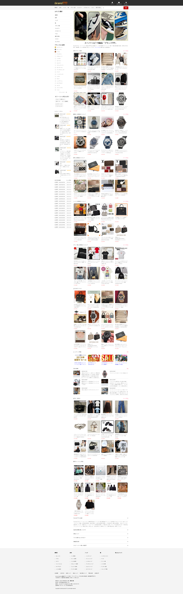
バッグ (64, 7)
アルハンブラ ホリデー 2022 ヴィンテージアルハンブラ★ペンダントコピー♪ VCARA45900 (94, 306)
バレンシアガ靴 (104, 569)
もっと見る (68, 180)
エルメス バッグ (89, 566)
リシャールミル (59, 563)
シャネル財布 (73, 561)
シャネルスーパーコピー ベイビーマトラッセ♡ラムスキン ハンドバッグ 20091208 (80, 238)
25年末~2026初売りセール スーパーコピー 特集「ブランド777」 (80, 364)
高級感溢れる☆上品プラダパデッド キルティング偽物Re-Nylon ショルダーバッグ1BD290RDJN (80, 455)
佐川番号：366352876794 (60, 196)
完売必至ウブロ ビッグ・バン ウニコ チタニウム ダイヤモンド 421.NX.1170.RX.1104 (121, 108)
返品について (75, 573)
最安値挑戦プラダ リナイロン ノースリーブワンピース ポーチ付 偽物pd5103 (107, 416)
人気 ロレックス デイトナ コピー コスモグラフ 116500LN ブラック (94, 325)
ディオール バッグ (89, 563)
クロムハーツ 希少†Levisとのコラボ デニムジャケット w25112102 (107, 88)
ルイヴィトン (59, 47)
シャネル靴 (103, 563)
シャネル (59, 58)
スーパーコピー (61, 3)
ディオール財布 (74, 569)
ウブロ (58, 76)
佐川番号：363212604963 (60, 215)
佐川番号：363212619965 (60, 224)
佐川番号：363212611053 (60, 220)
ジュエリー (79, 7)
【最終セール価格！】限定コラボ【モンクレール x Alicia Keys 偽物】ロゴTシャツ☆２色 (121, 455)
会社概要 (56, 573)
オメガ (58, 85)
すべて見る (125, 50)
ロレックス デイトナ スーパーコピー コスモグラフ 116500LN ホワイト (80, 131)
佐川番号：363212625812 (60, 227)
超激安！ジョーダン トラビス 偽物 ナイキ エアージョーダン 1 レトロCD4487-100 (80, 325)
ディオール (59, 54)
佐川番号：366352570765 (60, 191)
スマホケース (86, 7)
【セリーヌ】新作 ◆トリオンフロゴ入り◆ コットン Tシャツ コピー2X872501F (80, 282)
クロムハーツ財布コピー (60, 99)
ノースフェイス (60, 74)
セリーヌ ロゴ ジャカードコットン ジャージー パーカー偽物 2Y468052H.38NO (121, 282)
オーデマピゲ (59, 83)
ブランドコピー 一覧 (63, 92)
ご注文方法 (62, 573)
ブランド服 (73, 7)
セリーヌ (59, 60)
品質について (68, 573)
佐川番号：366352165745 (60, 189)
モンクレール (59, 67)
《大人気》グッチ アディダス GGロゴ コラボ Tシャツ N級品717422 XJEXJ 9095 (107, 282)
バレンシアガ (59, 87)
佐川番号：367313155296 (60, 203)
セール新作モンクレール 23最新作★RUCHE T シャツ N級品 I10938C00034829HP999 (94, 416)
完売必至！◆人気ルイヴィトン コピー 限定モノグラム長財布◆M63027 (107, 195)
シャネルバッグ (89, 561)
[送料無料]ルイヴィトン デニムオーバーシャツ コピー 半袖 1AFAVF (121, 435)
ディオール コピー (59, 106)
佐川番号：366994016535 (60, 198)
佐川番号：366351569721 (60, 182)
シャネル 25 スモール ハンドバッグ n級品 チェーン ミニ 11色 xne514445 (80, 68)
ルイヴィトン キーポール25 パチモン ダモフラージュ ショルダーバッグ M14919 (94, 88)
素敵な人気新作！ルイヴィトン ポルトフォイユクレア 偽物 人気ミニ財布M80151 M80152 (121, 175)
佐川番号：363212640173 (60, 208)
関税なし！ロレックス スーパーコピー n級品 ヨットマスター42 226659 (107, 345)
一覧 (70, 111)
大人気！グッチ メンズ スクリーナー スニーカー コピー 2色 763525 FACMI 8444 (107, 435)
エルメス (59, 63)
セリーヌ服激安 (65, 101)
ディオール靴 (103, 566)
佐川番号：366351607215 (60, 184)
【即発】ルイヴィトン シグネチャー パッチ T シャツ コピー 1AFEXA (94, 262)
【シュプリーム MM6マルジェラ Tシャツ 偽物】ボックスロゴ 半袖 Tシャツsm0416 (121, 262)
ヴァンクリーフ (60, 65)
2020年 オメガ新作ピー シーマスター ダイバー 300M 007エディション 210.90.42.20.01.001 (121, 131)
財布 (60, 7)
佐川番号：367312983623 (60, 210)
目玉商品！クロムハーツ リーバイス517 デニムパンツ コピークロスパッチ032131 (121, 416)
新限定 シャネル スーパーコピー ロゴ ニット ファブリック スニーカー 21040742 (94, 108)
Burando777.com (65, 588)
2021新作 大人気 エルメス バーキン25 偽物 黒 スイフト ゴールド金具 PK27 (80, 306)
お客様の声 (97, 573)
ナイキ (58, 51)
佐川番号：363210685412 (60, 194)
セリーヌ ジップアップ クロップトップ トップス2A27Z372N (100, 495)
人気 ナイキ (58, 101)
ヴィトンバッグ (89, 558)
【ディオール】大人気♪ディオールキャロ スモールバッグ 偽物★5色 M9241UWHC (107, 238)
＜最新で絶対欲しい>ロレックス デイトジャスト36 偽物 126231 (78, 512)
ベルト (92, 7)
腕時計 (56, 7)
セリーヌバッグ (89, 569)
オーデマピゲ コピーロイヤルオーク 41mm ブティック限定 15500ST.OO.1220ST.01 (94, 151)
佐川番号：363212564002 (60, 222)
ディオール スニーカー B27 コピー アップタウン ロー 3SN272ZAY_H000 (94, 68)
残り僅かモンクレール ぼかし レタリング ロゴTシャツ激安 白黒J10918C (80, 262)
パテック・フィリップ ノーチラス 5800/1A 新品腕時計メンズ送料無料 (94, 131)
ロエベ (58, 78)
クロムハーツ (59, 56)
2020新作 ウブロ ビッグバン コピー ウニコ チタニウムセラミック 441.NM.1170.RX (121, 151)
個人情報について (83, 573)
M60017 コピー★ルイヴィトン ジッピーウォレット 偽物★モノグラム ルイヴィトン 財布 (107, 175)
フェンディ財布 (74, 566)
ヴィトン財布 (73, 558)
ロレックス (59, 49)
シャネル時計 (58, 569)
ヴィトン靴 (103, 561)
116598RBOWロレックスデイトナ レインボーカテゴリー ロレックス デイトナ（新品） (121, 306)
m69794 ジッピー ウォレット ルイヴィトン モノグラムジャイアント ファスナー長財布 (80, 195)
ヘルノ (58, 89)
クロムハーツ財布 (74, 563)
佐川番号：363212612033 (60, 217)
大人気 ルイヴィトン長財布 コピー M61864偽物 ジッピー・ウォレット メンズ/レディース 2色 (94, 195)
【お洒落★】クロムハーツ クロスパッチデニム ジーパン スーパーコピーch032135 (94, 282)
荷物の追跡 (90, 573)
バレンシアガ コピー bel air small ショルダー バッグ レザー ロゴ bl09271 (80, 416)
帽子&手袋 (98, 7)
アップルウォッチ (60, 69)
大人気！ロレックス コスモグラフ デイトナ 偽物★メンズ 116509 (80, 151)
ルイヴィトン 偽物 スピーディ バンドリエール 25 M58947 (89, 478)
